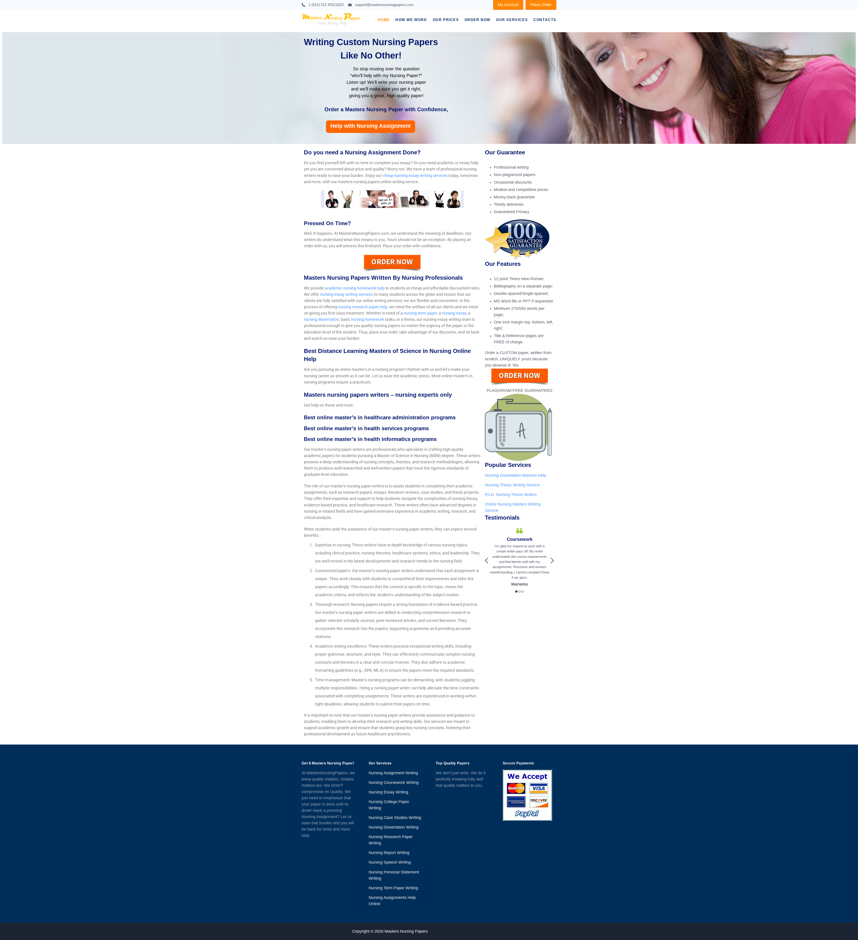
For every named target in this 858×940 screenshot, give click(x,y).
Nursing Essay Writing (388, 792)
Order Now (477, 20)
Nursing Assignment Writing (393, 773)
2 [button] (519, 591)
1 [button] (516, 591)
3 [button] (523, 591)
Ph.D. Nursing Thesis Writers (511, 494)
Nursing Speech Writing (390, 862)
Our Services (512, 20)
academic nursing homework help (355, 288)
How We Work (411, 20)
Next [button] (552, 560)
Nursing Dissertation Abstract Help (515, 475)
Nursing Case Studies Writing (395, 817)
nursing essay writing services (346, 294)
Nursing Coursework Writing (394, 782)
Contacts (544, 20)
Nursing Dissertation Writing (393, 827)
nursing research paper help (362, 306)
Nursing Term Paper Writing (393, 888)
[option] (519, 552)
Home (384, 20)
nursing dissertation (321, 319)
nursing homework (367, 319)
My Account (508, 4)
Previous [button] (486, 560)
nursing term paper (420, 313)
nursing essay (454, 313)
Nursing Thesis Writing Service (512, 485)
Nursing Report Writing (389, 852)
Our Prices (446, 20)
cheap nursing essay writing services (415, 175)
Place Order (541, 4)
